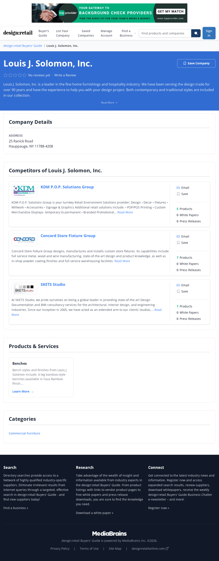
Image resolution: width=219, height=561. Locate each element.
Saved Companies (86, 33)
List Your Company (63, 33)
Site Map (115, 548)
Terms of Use (89, 548)
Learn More (20, 391)
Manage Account (106, 33)
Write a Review (65, 75)
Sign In (209, 33)
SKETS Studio (53, 284)
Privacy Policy (60, 548)
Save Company (199, 63)
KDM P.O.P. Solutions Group (67, 186)
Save (184, 194)
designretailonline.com (149, 548)
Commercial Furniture (24, 433)
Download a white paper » (94, 513)
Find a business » (15, 508)
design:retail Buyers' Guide (22, 46)
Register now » (158, 508)
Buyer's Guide (43, 33)
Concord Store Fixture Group (68, 235)
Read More (125, 212)
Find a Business (126, 33)
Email (185, 188)
